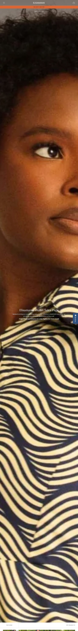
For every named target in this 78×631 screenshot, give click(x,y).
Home (35, 11)
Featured (9, 625)
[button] (4, 3)
